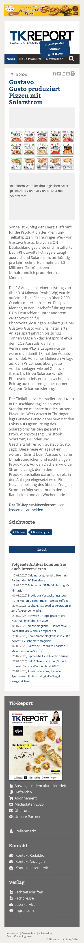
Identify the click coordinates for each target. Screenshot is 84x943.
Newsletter (54, 59)
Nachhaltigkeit (41, 532)
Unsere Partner (28, 816)
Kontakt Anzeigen (30, 861)
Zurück (42, 549)
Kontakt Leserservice (33, 867)
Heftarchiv (23, 792)
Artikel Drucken (73, 76)
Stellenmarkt (25, 831)
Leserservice (25, 904)
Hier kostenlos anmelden (36, 507)
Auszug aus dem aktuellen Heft (41, 785)
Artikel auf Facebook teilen (55, 76)
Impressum (24, 910)
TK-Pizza (20, 532)
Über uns (22, 810)
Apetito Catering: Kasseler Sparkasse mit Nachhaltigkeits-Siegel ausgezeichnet (36, 676)
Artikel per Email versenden (68, 76)
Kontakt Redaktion (31, 855)
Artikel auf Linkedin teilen (64, 76)
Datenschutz (29, 933)
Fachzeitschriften (29, 892)
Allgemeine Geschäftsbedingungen (29, 935)
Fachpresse (24, 898)
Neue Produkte (30, 59)
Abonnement (26, 798)
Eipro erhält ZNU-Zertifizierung (48, 656)
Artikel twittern (59, 76)
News (11, 59)
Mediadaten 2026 (29, 804)
